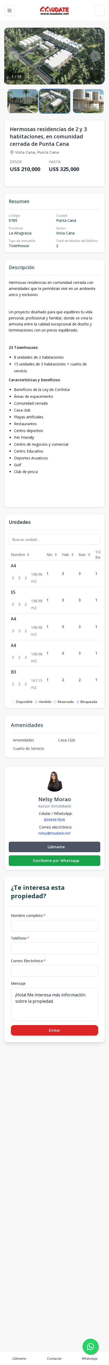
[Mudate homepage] (54, 10)
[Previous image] (13, 56)
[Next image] (95, 56)
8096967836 (54, 819)
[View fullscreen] (95, 75)
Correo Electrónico (28, 960)
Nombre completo (28, 915)
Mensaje (18, 983)
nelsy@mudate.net (54, 833)
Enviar (54, 1030)
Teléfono (20, 938)
